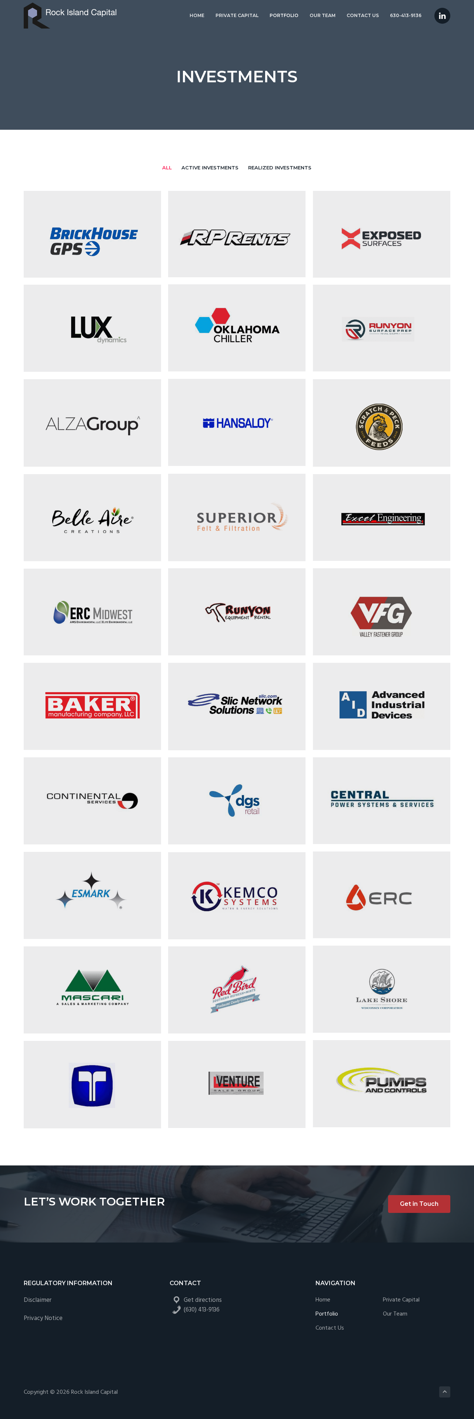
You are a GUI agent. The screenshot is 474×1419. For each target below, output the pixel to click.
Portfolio (327, 1314)
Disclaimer (37, 1300)
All (167, 168)
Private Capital (401, 1300)
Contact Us (330, 1328)
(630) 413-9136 (202, 1310)
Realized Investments (279, 168)
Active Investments (209, 168)
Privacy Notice (43, 1318)
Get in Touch (419, 1203)
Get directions (203, 1300)
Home (323, 1300)
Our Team (395, 1314)
